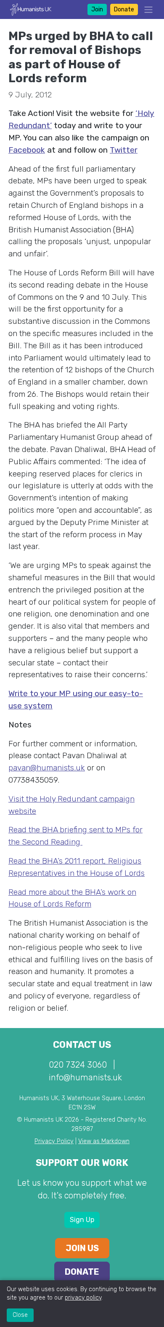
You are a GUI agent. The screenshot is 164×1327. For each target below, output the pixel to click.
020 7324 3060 (78, 1065)
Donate (124, 9)
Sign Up (82, 1220)
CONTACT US (82, 1044)
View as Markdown (104, 1141)
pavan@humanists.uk (46, 768)
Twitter (124, 150)
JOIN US (82, 1248)
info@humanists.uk (85, 1077)
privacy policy (83, 1297)
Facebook (26, 150)
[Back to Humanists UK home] (30, 9)
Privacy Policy (54, 1141)
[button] (146, 9)
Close (20, 1315)
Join (97, 9)
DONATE (82, 1272)
